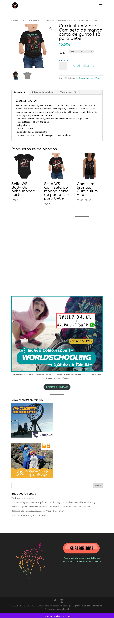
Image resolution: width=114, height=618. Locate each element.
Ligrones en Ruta (81, 605)
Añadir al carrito (83, 65)
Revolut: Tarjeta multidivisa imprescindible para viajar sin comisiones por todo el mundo (51, 506)
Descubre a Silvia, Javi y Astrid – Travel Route (31, 515)
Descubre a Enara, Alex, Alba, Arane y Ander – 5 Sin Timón (37, 511)
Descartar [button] (66, 616)
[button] (50, 28)
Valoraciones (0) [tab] (68, 92)
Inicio (13, 20)
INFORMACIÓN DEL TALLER (57, 387)
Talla (62, 53)
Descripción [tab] (20, 92)
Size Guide (63, 60)
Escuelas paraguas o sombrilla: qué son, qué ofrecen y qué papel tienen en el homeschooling (53, 502)
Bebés (81, 78)
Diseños (20, 20)
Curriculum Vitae (32, 20)
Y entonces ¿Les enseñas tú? (24, 498)
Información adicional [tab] (43, 92)
